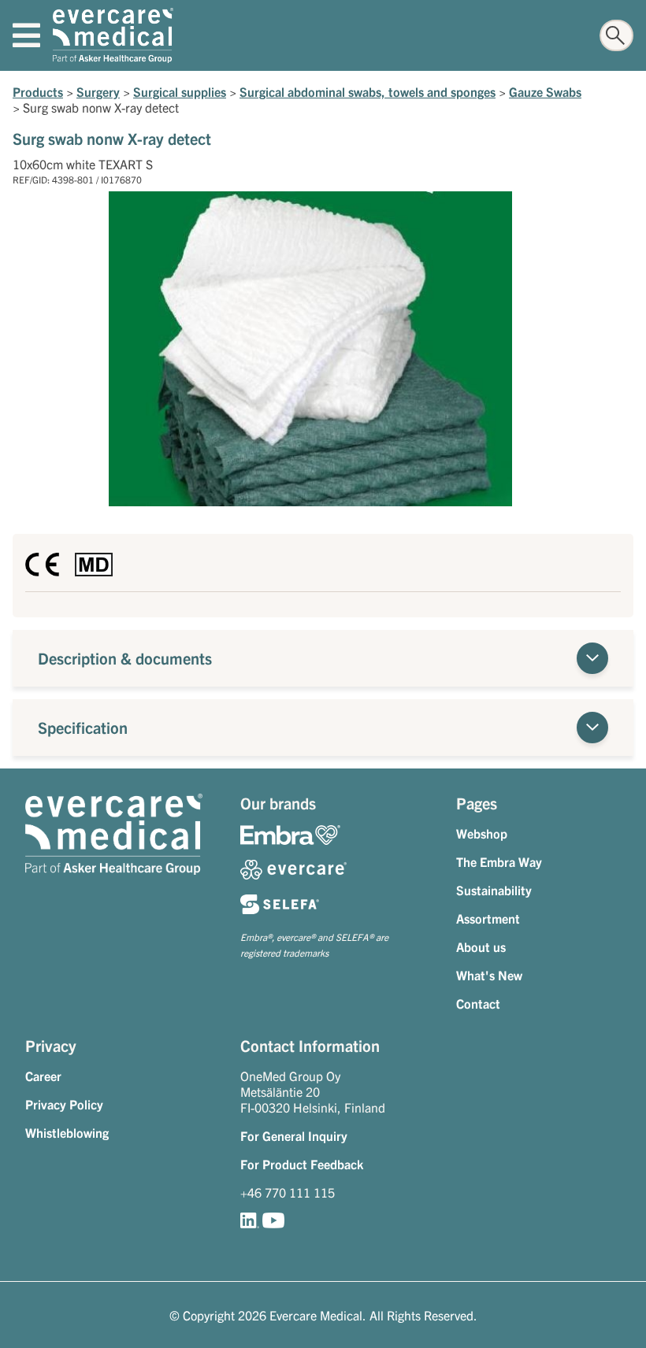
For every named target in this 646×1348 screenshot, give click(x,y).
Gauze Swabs (545, 91)
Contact (478, 1003)
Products (38, 91)
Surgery (98, 91)
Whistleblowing (67, 1132)
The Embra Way (499, 861)
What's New (489, 975)
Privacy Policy (64, 1104)
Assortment (488, 918)
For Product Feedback (301, 1164)
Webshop (481, 833)
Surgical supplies (179, 91)
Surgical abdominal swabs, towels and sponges (367, 91)
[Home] (113, 35)
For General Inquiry (293, 1135)
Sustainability (494, 890)
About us (481, 946)
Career (43, 1075)
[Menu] (26, 35)
